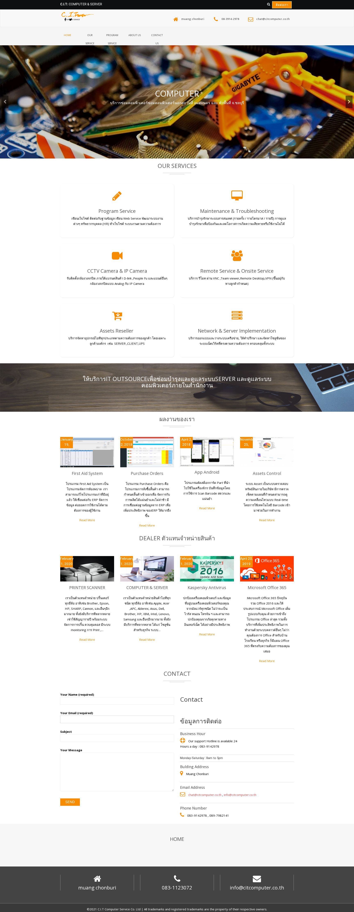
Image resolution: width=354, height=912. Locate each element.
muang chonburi (192, 19)
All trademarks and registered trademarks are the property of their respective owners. (205, 909)
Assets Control (267, 473)
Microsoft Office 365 (267, 587)
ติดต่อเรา (282, 5)
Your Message (71, 750)
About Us (134, 35)
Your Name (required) (77, 694)
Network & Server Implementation (237, 330)
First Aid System (87, 473)
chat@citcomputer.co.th (273, 19)
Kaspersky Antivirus (207, 587)
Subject (66, 732)
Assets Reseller (117, 330)
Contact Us (157, 38)
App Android (207, 472)
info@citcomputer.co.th (240, 795)
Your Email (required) (76, 713)
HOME (67, 35)
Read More (87, 520)
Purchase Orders (147, 473)
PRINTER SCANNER (87, 587)
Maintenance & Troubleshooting (237, 210)
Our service (89, 38)
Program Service (112, 38)
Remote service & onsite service (236, 270)
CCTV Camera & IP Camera (117, 270)
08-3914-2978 (230, 19)
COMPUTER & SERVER (147, 587)
